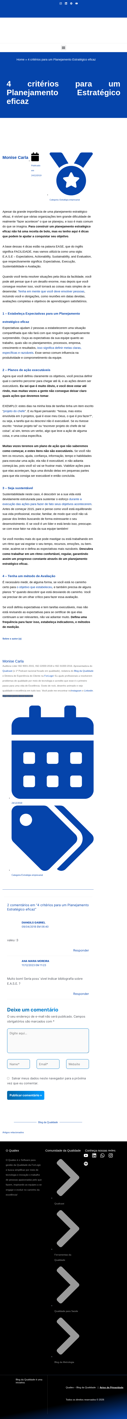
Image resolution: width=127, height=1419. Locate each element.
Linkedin (88, 690)
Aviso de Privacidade (111, 1387)
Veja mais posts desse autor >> (17, 696)
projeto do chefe (14, 411)
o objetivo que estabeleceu (34, 587)
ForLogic (49, 675)
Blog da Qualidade (83, 671)
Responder (81, 950)
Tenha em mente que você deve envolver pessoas (51, 291)
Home (20, 59)
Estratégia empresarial (32, 875)
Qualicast (7, 671)
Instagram (76, 690)
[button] (63, 47)
